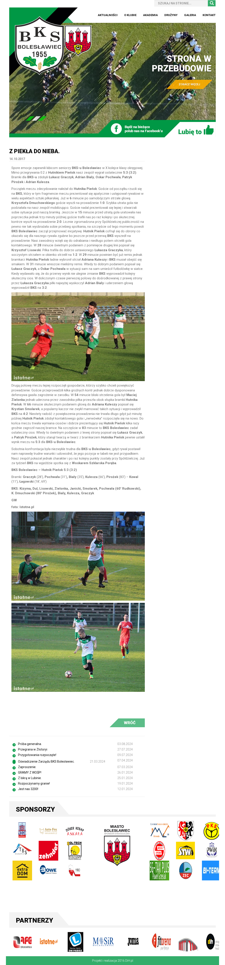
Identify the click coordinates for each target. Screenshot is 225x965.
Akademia (150, 15)
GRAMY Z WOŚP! (29, 772)
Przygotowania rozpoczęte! (37, 755)
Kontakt (209, 15)
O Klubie (130, 15)
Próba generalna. (30, 744)
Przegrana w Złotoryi (32, 749)
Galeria (190, 15)
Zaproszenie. (27, 767)
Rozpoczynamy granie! (34, 783)
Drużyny (171, 15)
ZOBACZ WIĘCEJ (189, 84)
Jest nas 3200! (28, 789)
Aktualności (108, 15)
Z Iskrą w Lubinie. (30, 778)
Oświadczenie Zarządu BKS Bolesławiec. (46, 761)
